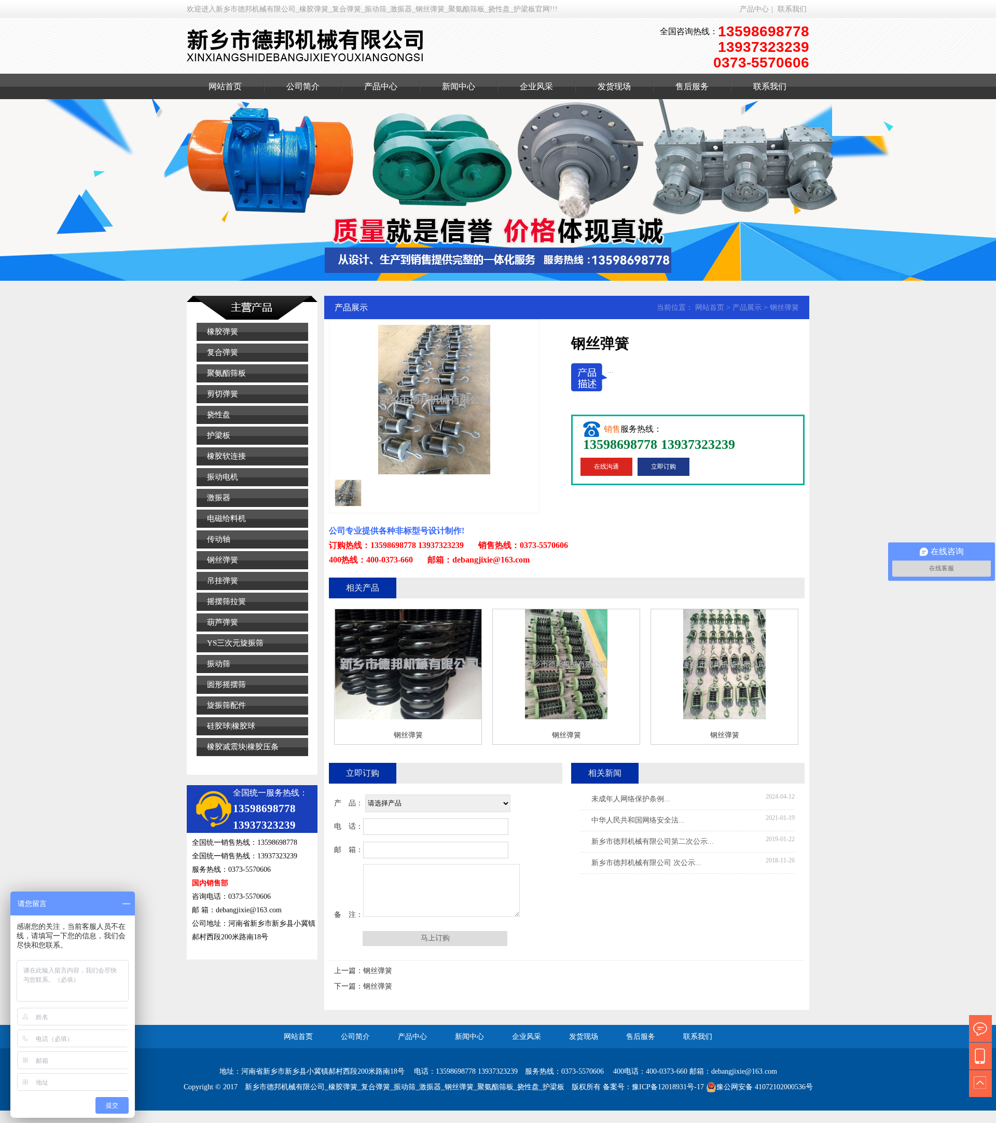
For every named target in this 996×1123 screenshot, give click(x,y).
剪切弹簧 (222, 394)
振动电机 (222, 477)
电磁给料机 (226, 518)
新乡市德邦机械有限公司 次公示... (646, 863)
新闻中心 (458, 86)
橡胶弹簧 (222, 331)
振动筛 (218, 664)
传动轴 (218, 539)
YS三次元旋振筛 (235, 643)
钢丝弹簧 (222, 560)
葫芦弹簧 (222, 622)
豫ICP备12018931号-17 (668, 1087)
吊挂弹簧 (222, 581)
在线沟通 (606, 466)
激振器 (218, 498)
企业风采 (536, 86)
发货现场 (614, 86)
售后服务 (692, 86)
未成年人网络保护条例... (630, 799)
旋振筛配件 (226, 705)
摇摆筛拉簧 (226, 601)
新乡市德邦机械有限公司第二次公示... (652, 841)
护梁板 (218, 435)
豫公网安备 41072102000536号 (764, 1087)
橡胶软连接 (226, 456)
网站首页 (225, 86)
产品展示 (747, 307)
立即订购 (663, 466)
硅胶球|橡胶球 (231, 726)
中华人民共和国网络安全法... (638, 820)
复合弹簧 (222, 352)
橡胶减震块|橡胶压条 (243, 747)
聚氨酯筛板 (226, 373)
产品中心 (754, 9)
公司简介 (303, 86)
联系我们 (792, 9)
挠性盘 (218, 414)
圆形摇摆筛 (226, 684)
